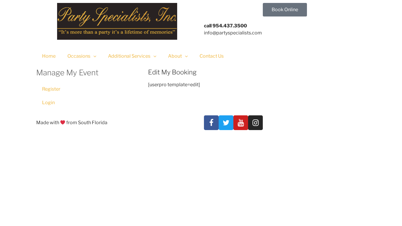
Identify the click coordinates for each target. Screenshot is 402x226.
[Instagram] (255, 122)
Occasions (78, 56)
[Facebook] (211, 122)
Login (48, 102)
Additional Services (129, 56)
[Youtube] (240, 122)
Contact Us (212, 56)
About (175, 56)
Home (49, 56)
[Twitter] (226, 122)
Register (51, 89)
